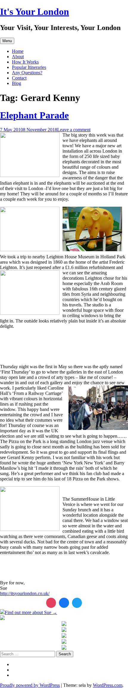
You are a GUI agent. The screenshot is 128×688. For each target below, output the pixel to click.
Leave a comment (73, 129)
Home (18, 51)
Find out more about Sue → (31, 612)
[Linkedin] (64, 602)
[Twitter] (77, 602)
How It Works (25, 61)
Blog (16, 83)
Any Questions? (27, 72)
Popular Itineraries (29, 67)
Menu (7, 41)
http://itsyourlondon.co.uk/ (24, 593)
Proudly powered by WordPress (30, 685)
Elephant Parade (34, 115)
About (18, 56)
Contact (19, 77)
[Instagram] (51, 602)
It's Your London (34, 11)
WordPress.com (107, 685)
